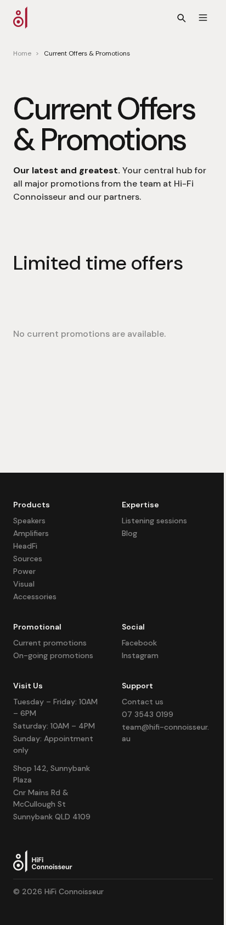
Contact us (142, 702)
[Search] (181, 18)
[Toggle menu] (203, 18)
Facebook (139, 643)
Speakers (29, 521)
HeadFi (25, 546)
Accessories (34, 596)
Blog (129, 533)
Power (24, 571)
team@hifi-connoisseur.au (165, 732)
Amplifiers (31, 533)
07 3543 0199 (147, 714)
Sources (27, 558)
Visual (24, 584)
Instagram (140, 655)
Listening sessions (154, 521)
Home (22, 53)
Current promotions (50, 643)
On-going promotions (53, 655)
